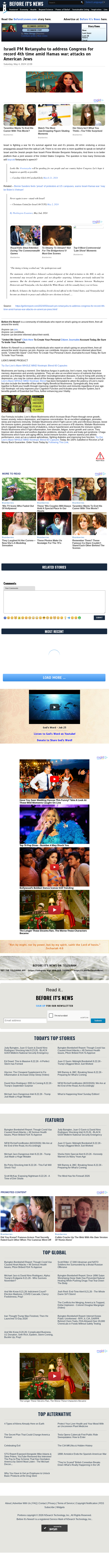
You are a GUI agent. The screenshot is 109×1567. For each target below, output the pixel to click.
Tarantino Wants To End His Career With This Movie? (87, 507)
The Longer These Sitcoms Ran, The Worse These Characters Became (53, 932)
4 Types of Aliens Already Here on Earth (24, 1424)
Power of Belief (62, 9)
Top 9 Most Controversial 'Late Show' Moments (87, 249)
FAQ (34, 1503)
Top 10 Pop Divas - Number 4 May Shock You (44, 845)
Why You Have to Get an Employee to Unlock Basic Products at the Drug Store (27, 1474)
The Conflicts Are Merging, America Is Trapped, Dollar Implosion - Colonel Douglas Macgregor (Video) (81, 1305)
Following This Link (58, 442)
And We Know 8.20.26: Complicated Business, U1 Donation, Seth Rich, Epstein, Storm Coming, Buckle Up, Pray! (28, 1334)
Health (33, 9)
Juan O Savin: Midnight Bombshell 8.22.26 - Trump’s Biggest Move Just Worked (80, 1062)
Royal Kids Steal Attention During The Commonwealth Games (25, 251)
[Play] (54, 707)
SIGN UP (40, 1005)
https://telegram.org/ (39, 970)
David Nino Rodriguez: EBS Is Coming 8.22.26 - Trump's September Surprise (28, 1084)
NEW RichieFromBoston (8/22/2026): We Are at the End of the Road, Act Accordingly (81, 1084)
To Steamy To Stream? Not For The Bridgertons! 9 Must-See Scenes (56, 251)
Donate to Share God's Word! (54, 740)
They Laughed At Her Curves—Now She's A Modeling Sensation (18, 543)
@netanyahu (25, 168)
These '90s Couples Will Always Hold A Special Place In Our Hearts (54, 508)
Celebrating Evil (12, 1445)
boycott (11, 159)
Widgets (60, 1507)
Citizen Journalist (70, 340)
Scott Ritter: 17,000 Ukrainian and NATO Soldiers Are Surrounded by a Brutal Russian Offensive (80, 1264)
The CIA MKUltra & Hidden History (75, 1445)
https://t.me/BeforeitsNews (88, 970)
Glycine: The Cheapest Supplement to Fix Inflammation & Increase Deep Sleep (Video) (26, 1073)
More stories (42, 36)
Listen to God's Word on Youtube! (54, 733)
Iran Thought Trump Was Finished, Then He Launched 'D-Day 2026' (26, 1317)
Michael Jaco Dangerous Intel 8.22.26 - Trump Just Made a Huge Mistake (27, 1095)
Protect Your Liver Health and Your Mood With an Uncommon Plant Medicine (81, 1425)
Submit (98, 1020)
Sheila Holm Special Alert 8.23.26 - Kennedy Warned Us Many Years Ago (80, 1155)
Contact (42, 1503)
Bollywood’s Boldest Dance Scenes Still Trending (47, 887)
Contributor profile (28, 36)
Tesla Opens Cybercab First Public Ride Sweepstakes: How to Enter (78, 1435)
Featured (13, 9)
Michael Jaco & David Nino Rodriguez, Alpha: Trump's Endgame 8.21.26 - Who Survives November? (27, 1278)
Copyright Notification (87, 1503)
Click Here (27, 340)
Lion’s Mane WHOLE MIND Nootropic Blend (23, 381)
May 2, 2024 (53, 204)
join (16, 329)
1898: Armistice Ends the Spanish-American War (82, 1454)
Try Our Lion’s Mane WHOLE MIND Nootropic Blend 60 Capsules (34, 365)
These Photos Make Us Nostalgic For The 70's (49, 541)
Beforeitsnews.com (25, 19)
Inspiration (96, 9)
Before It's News (26, 3)
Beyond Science (46, 9)
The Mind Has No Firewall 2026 (74, 1176)
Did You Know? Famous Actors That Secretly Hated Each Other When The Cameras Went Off (26, 1238)
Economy (24, 9)
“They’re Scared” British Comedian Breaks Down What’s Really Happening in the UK (79, 1463)
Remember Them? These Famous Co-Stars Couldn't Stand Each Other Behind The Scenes (88, 544)
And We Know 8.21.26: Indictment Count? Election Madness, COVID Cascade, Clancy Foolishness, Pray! (26, 1294)
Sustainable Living (80, 9)
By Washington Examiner (21, 212)
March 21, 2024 (50, 177)
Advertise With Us (22, 1503)
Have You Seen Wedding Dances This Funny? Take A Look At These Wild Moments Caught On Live (53, 801)
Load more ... (54, 677)
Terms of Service (65, 1503)
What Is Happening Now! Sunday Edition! (78, 1094)
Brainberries (15, 257)
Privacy (52, 1503)
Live (105, 9)
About (8, 1503)
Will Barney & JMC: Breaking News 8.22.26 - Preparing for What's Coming (80, 1073)
